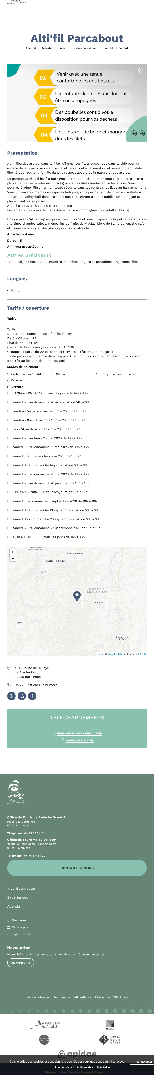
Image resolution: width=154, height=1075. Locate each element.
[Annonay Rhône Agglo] (44, 1025)
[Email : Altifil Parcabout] (11, 696)
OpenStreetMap (115, 653)
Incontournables (21, 888)
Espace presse (22, 934)
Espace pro (20, 927)
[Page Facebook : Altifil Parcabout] (32, 696)
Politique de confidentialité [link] (93, 1067)
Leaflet (100, 653)
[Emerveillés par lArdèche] (44, 1040)
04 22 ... (36, 685)
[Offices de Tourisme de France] (110, 1040)
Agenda (13, 906)
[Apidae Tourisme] (77, 1054)
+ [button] (12, 552)
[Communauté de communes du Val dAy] (110, 1025)
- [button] (12, 558)
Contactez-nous (77, 868)
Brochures (19, 920)
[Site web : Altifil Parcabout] (22, 696)
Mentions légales (37, 997)
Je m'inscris (20, 962)
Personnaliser (63, 1067)
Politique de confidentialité (72, 997)
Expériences (17, 897)
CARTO (142, 653)
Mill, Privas (120, 997)
